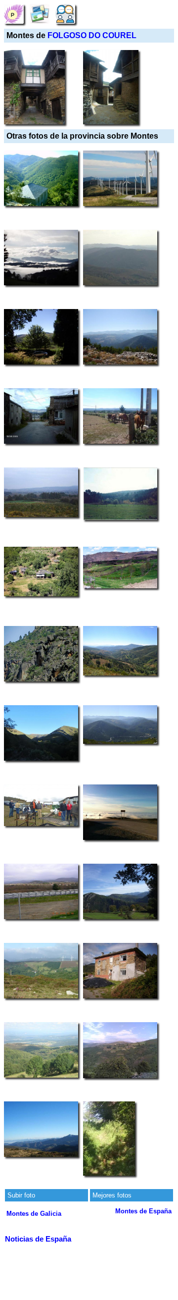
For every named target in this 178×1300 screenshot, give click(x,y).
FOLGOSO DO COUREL (91, 35)
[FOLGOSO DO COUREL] (14, 13)
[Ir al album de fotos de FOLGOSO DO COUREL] (39, 13)
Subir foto (21, 1195)
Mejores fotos (112, 1195)
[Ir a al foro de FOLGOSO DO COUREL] (65, 13)
